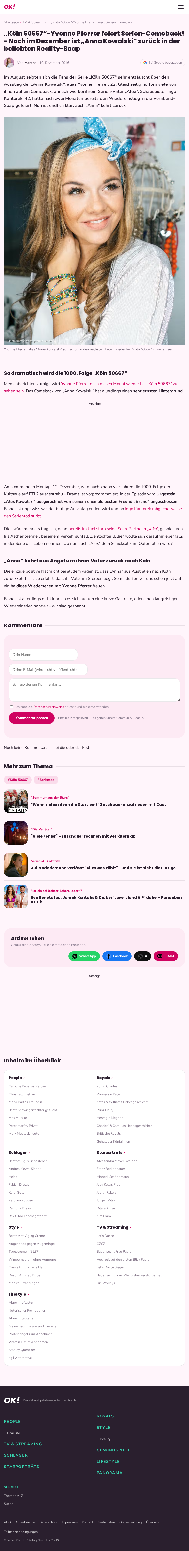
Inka (153, 529)
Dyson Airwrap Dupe (24, 1275)
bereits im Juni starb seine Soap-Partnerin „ (108, 529)
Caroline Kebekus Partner (28, 1086)
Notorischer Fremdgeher (27, 1310)
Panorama (110, 1473)
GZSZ (101, 1243)
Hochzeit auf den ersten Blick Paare (123, 1259)
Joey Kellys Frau (108, 1184)
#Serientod (46, 779)
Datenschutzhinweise (48, 707)
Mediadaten (106, 1522)
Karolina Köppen (21, 1200)
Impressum (70, 1522)
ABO (7, 1522)
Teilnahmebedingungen (21, 1532)
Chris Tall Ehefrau (22, 1094)
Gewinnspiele (114, 1450)
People (15, 1077)
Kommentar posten (31, 717)
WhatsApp (87, 956)
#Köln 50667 (18, 779)
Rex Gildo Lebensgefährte (28, 1216)
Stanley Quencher (22, 1350)
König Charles (107, 1086)
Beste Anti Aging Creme (27, 1235)
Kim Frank (104, 1216)
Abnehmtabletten (22, 1318)
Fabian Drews (19, 1184)
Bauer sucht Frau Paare (114, 1251)
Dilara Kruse (106, 1208)
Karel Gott (16, 1192)
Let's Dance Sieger (110, 1267)
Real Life (13, 1433)
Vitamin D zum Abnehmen (28, 1342)
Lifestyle (17, 1294)
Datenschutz (48, 1522)
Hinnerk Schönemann (113, 1176)
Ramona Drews (20, 1208)
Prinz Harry (105, 1110)
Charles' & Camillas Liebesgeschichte (124, 1125)
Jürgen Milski (106, 1200)
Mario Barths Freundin (25, 1102)
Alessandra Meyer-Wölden (117, 1161)
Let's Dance (105, 1235)
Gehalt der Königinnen (113, 1141)
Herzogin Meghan (110, 1117)
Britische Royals (109, 1133)
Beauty (105, 1439)
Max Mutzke (18, 1117)
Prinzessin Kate (108, 1094)
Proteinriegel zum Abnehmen (31, 1334)
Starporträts (109, 1152)
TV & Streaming (35, 22)
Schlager (18, 1152)
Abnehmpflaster (21, 1302)
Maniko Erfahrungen (24, 1283)
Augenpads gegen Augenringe (32, 1243)
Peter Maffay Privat (23, 1125)
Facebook (120, 956)
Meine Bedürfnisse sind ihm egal (33, 1326)
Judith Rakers (107, 1192)
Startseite (11, 22)
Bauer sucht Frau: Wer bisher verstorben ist (129, 1275)
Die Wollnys (106, 1283)
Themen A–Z (13, 1495)
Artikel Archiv (25, 1522)
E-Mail (169, 956)
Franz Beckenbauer (111, 1168)
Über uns (152, 1522)
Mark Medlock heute (24, 1133)
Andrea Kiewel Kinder (25, 1168)
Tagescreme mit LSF (23, 1251)
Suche (8, 1503)
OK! (9, 7)
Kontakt (87, 1522)
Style (14, 1227)
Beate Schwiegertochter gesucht (33, 1110)
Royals (103, 1077)
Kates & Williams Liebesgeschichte (123, 1102)
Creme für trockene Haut (27, 1267)
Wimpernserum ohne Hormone (32, 1259)
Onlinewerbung (130, 1522)
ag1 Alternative (20, 1357)
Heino (13, 1176)
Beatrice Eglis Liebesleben (28, 1161)
